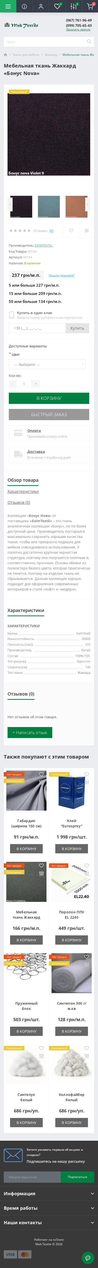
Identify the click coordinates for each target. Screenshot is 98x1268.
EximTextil (44, 245)
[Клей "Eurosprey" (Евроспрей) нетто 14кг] (72, 792)
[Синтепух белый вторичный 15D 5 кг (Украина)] (26, 1065)
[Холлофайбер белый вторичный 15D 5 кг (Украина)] (72, 1065)
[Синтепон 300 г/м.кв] (72, 974)
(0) (52, 230)
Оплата (34, 430)
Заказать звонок (78, 29)
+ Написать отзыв (30, 732)
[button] (41, 6)
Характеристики (23, 491)
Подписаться (77, 1177)
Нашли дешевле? (62, 275)
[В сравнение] (41, 782)
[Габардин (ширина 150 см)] (26, 792)
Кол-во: (15, 375)
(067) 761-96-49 (79, 20)
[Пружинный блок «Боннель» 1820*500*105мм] (26, 974)
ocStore (58, 1239)
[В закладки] (41, 775)
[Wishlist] (71, 231)
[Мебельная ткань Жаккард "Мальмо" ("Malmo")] (26, 883)
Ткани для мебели (26, 55)
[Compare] (86, 231)
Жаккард (51, 55)
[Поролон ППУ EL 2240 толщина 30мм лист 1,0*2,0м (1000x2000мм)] (72, 883)
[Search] (89, 42)
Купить (77, 328)
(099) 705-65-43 (79, 25)
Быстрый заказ (49, 414)
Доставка (36, 451)
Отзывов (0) (19, 502)
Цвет (14, 354)
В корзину (49, 398)
